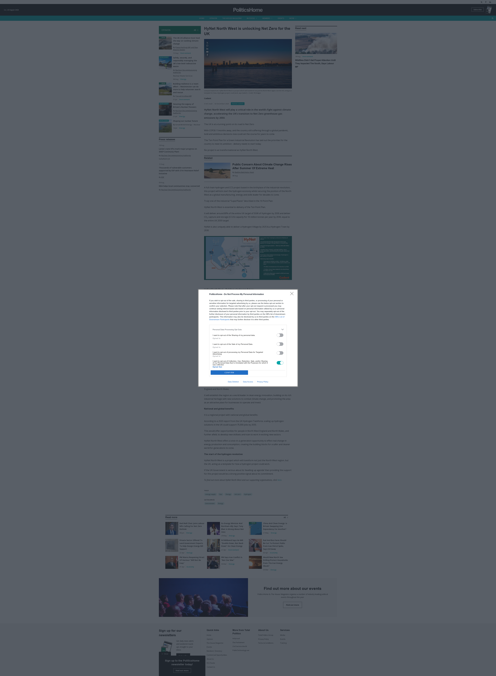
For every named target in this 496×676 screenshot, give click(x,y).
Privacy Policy (262, 382)
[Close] (292, 294)
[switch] (280, 335)
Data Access (248, 382)
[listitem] (248, 329)
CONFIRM (229, 373)
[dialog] (248, 338)
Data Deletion (233, 382)
